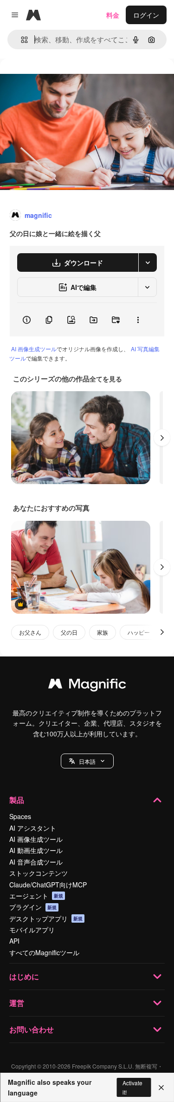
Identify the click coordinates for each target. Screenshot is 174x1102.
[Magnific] (87, 686)
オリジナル (63, 80)
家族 (102, 632)
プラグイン (33, 907)
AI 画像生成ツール (34, 349)
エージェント (36, 895)
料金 (112, 15)
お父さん (30, 632)
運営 (16, 1002)
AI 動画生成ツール (36, 850)
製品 (16, 799)
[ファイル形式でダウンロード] (147, 262)
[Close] (161, 1087)
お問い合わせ (31, 1029)
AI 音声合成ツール (36, 861)
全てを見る (106, 378)
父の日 (69, 632)
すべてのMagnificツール (44, 952)
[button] (87, 761)
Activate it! (132, 1087)
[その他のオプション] (138, 319)
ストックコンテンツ (38, 873)
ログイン (146, 15)
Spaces (20, 816)
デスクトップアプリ (46, 918)
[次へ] (162, 437)
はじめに (24, 976)
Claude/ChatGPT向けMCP (48, 884)
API (14, 940)
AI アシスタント (32, 828)
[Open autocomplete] (20, 39)
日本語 (87, 761)
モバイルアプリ (32, 929)
